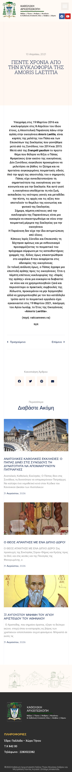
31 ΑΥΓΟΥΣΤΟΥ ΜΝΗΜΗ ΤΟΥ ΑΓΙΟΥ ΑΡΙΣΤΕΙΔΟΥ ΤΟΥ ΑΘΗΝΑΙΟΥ (29, 616)
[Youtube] (68, 16)
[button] (65, 6)
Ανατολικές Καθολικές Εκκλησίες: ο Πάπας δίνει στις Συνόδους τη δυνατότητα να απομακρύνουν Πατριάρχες (33, 464)
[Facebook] (62, 16)
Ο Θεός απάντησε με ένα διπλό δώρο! (34, 542)
